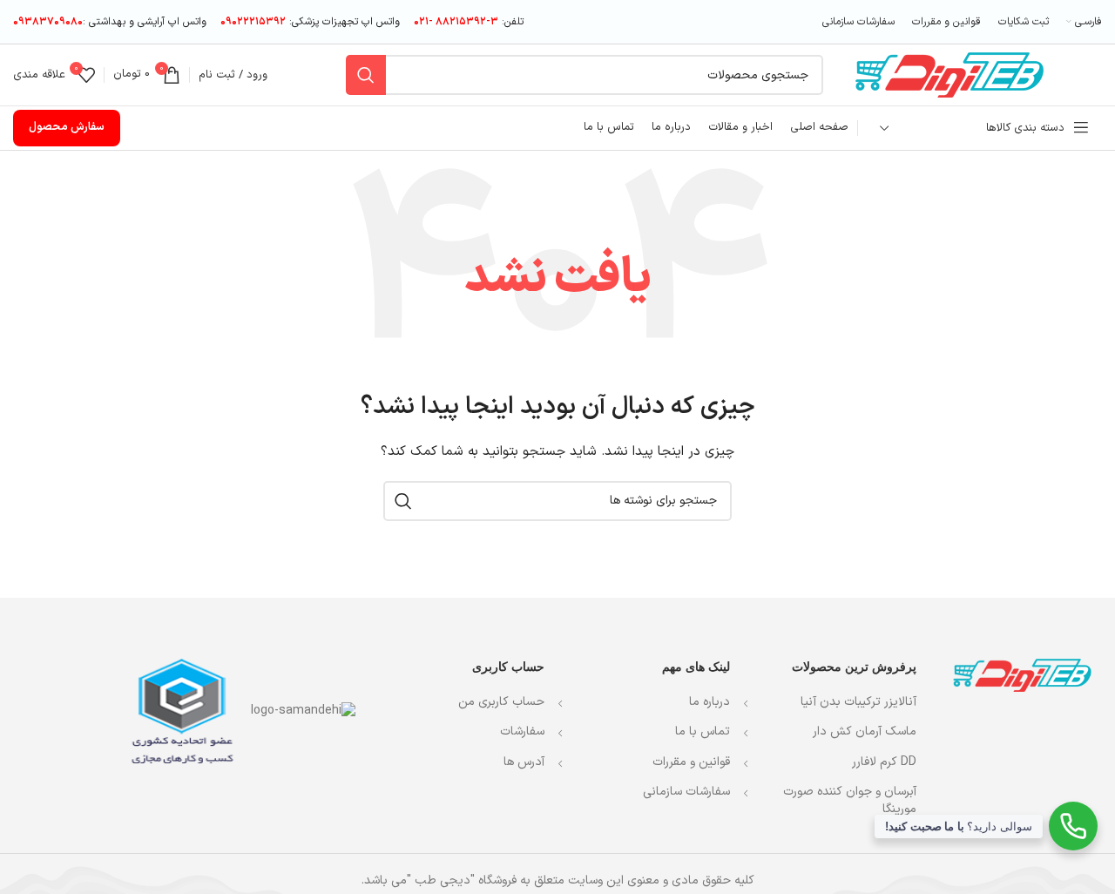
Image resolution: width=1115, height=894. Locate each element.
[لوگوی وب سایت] (949, 74)
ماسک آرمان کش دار (864, 732)
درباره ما (708, 702)
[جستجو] (366, 75)
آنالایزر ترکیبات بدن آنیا (858, 702)
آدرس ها (523, 762)
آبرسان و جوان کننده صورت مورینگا (849, 800)
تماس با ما (702, 731)
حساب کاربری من (501, 702)
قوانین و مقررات (691, 762)
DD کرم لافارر (884, 762)
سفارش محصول (67, 127)
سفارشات (522, 731)
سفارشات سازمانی (684, 791)
